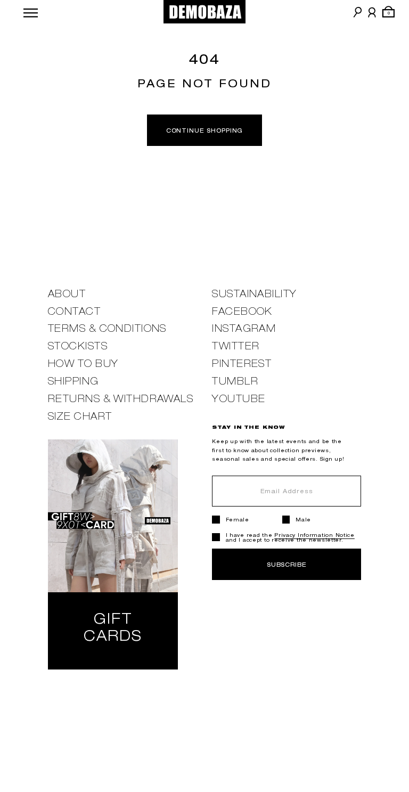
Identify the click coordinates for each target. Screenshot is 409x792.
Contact (74, 311)
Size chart (80, 416)
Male (303, 519)
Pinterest (242, 363)
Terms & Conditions (107, 328)
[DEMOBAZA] (204, 11)
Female (237, 519)
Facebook (242, 311)
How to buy (83, 363)
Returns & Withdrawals (120, 398)
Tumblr (235, 381)
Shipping (73, 381)
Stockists (78, 346)
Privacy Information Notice (314, 535)
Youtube (238, 398)
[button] (31, 11)
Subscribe (287, 564)
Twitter (235, 346)
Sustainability (254, 293)
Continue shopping (204, 130)
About (67, 293)
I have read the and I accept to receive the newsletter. (290, 537)
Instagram (244, 328)
